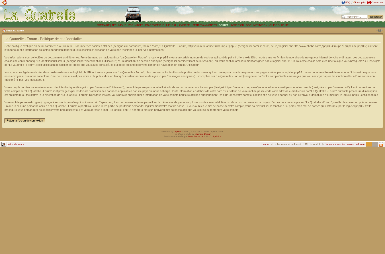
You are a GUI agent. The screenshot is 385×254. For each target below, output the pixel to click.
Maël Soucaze (195, 136)
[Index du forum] (40, 15)
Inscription (360, 2)
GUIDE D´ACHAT (279, 25)
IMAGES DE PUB (154, 25)
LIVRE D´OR (237, 25)
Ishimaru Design (203, 134)
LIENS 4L (171, 25)
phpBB (177, 131)
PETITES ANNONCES (204, 25)
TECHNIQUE (119, 25)
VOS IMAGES (135, 25)
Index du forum (15, 30)
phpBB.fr (216, 136)
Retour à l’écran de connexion (24, 120)
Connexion (377, 2)
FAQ (347, 2)
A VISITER (184, 25)
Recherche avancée (372, 20)
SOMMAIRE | (104, 25)
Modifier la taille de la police (379, 30)
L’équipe (266, 144)
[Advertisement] (266, 14)
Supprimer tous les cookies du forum (345, 144)
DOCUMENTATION (256, 25)
